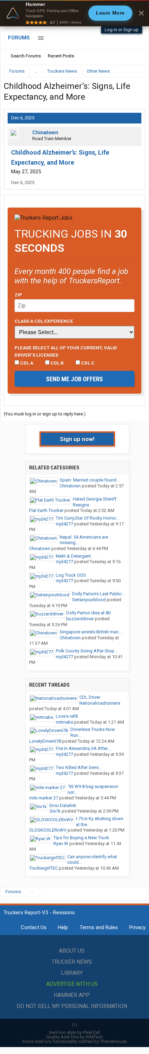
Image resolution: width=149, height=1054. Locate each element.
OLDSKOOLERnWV (48, 830)
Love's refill (67, 716)
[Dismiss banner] (141, 13)
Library (72, 973)
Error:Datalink (63, 805)
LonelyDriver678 (45, 741)
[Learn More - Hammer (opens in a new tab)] (74, 13)
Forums (19, 38)
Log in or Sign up (122, 29)
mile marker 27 (43, 797)
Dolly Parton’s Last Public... (98, 593)
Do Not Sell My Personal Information (72, 1006)
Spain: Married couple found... (90, 480)
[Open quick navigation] (135, 71)
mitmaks (64, 722)
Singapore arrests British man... (91, 631)
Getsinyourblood (89, 599)
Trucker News (72, 962)
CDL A (26, 363)
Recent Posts (61, 55)
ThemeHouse (113, 1041)
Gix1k (55, 811)
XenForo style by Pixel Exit (74, 1032)
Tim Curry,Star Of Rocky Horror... (87, 518)
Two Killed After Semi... (79, 767)
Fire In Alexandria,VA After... (83, 748)
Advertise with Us (72, 984)
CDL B (57, 363)
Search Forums (26, 55)
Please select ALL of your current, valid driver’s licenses (66, 351)
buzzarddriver (80, 618)
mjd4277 (64, 523)
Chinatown (45, 132)
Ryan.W (60, 843)
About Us (72, 950)
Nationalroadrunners (99, 703)
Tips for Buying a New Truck (81, 837)
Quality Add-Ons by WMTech (74, 1036)
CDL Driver (89, 697)
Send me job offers (74, 379)
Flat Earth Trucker (46, 510)
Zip (18, 294)
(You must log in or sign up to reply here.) (45, 413)
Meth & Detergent (73, 556)
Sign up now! (77, 439)
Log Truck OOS (71, 575)
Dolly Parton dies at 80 (88, 612)
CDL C (87, 363)
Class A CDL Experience (44, 321)
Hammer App (72, 995)
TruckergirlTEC (43, 868)
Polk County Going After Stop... (86, 650)
